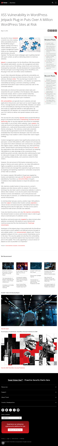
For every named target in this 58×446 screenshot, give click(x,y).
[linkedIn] (56, 31)
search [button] (52, 3)
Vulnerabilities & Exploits (12, 245)
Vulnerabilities (21, 245)
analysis (34, 123)
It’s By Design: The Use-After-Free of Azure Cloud (50, 61)
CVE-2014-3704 (22, 179)
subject (9, 203)
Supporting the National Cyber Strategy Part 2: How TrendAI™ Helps (50, 93)
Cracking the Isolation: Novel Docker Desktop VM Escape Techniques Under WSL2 (21, 279)
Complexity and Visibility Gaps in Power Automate (8, 286)
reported (22, 118)
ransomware (5, 225)
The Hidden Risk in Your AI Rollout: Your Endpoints (50, 102)
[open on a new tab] (10, 410)
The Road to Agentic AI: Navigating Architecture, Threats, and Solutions (49, 285)
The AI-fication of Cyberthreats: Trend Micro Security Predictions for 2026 (35, 281)
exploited (33, 203)
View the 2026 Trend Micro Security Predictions (13, 368)
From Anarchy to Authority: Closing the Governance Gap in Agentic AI (50, 66)
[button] (11, 418)
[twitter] (53, 31)
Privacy (3, 438)
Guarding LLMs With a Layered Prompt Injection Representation (49, 273)
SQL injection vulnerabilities (31, 212)
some (35, 147)
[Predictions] (29, 349)
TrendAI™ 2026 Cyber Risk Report (50, 44)
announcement (21, 232)
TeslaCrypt (31, 223)
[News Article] (49, 31)
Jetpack (3, 62)
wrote (14, 79)
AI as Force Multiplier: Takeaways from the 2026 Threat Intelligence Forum (50, 81)
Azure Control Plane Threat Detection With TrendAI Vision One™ (21, 285)
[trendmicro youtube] (18, 410)
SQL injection (27, 177)
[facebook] (51, 31)
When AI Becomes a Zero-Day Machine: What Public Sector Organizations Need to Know (50, 49)
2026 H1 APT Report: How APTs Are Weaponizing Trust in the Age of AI (50, 87)
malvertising (24, 119)
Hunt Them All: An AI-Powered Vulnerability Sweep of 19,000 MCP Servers (50, 55)
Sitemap (22, 438)
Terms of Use (15, 438)
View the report (5, 328)
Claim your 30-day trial (14, 429)
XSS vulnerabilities (6, 101)
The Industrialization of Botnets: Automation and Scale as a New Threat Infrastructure (8, 280)
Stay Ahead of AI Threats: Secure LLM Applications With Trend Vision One (49, 279)
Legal (8, 438)
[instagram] (14, 410)
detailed (15, 38)
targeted (23, 219)
